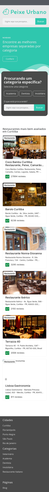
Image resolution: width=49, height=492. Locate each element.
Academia (11, 93)
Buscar (40, 21)
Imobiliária (40, 93)
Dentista (25, 93)
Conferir (10, 58)
